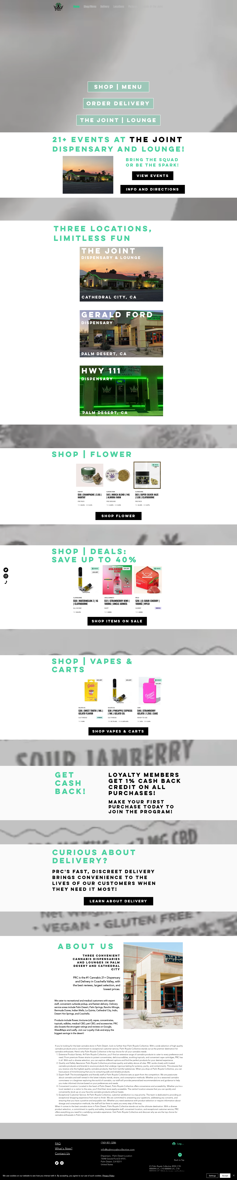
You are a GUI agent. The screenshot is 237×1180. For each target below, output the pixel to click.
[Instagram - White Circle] (62, 1163)
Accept (225, 1175)
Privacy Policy (108, 1175)
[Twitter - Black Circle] (5, 570)
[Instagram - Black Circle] (5, 576)
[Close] (233, 1175)
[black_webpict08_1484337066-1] (5, 582)
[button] (118, 6)
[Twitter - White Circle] (57, 1163)
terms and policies (176, 1171)
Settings (212, 1175)
